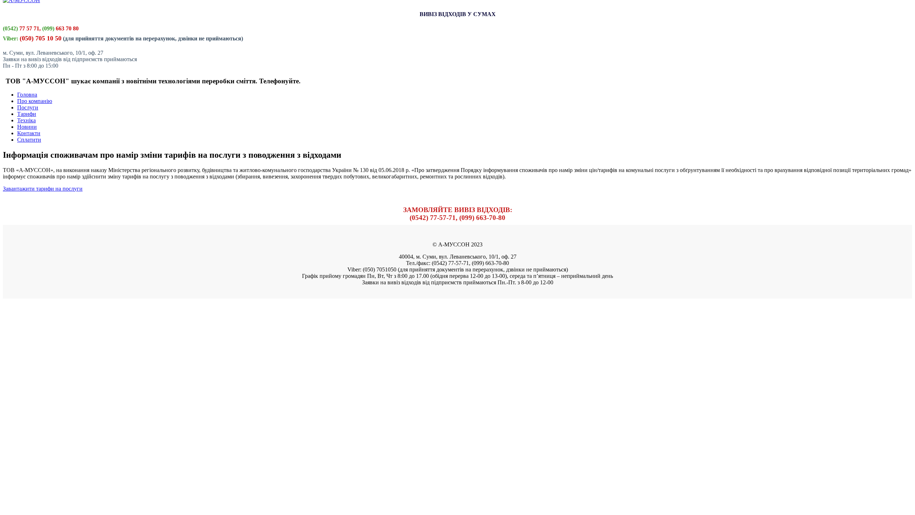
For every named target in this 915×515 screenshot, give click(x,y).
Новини (27, 127)
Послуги (27, 107)
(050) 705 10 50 (40, 38)
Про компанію (34, 101)
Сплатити (29, 140)
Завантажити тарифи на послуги (43, 189)
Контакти (28, 133)
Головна (27, 95)
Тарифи (26, 114)
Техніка (26, 120)
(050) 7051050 (379, 269)
